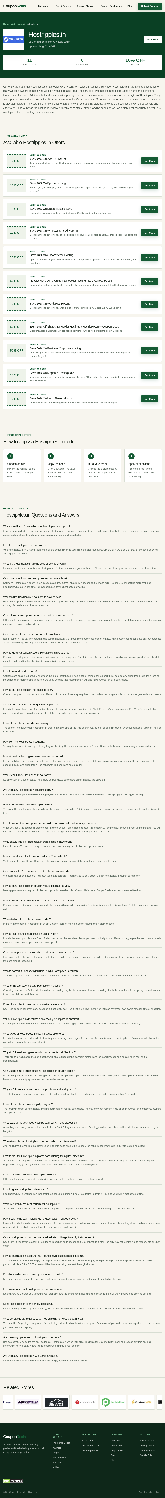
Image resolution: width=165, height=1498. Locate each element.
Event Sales (62, 6)
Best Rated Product (91, 1445)
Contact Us (116, 1445)
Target (55, 1452)
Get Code (150, 161)
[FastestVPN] (113, 1402)
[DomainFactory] (142, 1402)
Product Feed (88, 1440)
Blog (130, 6)
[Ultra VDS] (28, 1402)
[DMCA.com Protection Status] (13, 1481)
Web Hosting (17, 24)
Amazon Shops (84, 6)
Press (113, 1455)
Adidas (55, 1467)
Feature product (90, 1450)
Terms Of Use (147, 1440)
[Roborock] (57, 1402)
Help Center (117, 1450)
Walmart (56, 1447)
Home (6, 24)
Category (43, 6)
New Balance (59, 1457)
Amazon (56, 1462)
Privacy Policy (147, 1445)
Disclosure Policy (148, 1450)
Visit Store (153, 39)
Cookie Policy (147, 1455)
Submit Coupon (150, 6)
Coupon (14, 6)
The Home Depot (61, 1442)
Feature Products (110, 6)
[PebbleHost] (85, 1402)
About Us (115, 1440)
